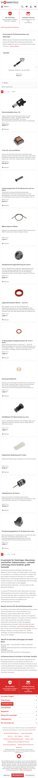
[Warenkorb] (35, 6)
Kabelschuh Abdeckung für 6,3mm (14, 455)
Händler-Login (29, 739)
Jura (18, 626)
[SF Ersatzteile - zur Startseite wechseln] (10, 2)
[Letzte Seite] (8, 91)
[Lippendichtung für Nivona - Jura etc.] (19, 293)
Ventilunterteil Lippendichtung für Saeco (16, 264)
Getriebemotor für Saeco (11, 493)
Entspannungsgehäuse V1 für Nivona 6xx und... (18, 531)
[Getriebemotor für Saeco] (19, 484)
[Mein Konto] (31, 6)
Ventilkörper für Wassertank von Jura (15, 417)
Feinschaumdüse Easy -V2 (11, 112)
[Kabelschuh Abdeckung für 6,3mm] (19, 446)
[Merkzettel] (26, 6)
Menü (6, 6)
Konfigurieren (30, 775)
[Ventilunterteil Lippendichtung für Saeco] (19, 255)
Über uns (10, 736)
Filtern (6, 83)
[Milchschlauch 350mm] (19, 217)
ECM (26, 626)
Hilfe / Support (19, 736)
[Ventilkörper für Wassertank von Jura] (19, 408)
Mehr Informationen (26, 770)
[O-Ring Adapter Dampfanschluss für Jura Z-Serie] (19, 331)
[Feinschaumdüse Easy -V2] (19, 103)
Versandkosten (32, 727)
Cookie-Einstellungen (27, 733)
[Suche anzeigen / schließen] (22, 6)
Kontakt (27, 736)
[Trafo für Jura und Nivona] (19, 141)
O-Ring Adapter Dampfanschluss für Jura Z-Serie (17, 341)
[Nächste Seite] (5, 91)
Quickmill (31, 626)
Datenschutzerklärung (9, 744)
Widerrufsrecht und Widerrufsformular (18, 741)
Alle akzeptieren (17, 775)
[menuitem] (4, 6)
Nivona (22, 626)
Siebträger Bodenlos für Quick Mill (19, 70)
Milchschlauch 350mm (10, 226)
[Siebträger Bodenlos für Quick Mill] (19, 62)
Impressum (19, 747)
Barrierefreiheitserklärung (11, 733)
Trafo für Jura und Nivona (11, 150)
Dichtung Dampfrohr (9, 379)
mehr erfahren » (15, 46)
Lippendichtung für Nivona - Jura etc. (15, 303)
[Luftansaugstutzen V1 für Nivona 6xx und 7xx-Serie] (19, 179)
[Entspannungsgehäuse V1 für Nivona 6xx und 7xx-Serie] (19, 522)
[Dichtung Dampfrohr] (19, 370)
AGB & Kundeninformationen (26, 744)
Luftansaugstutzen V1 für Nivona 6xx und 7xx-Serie (18, 189)
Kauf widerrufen (7, 704)
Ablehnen (7, 775)
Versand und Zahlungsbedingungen (13, 739)
